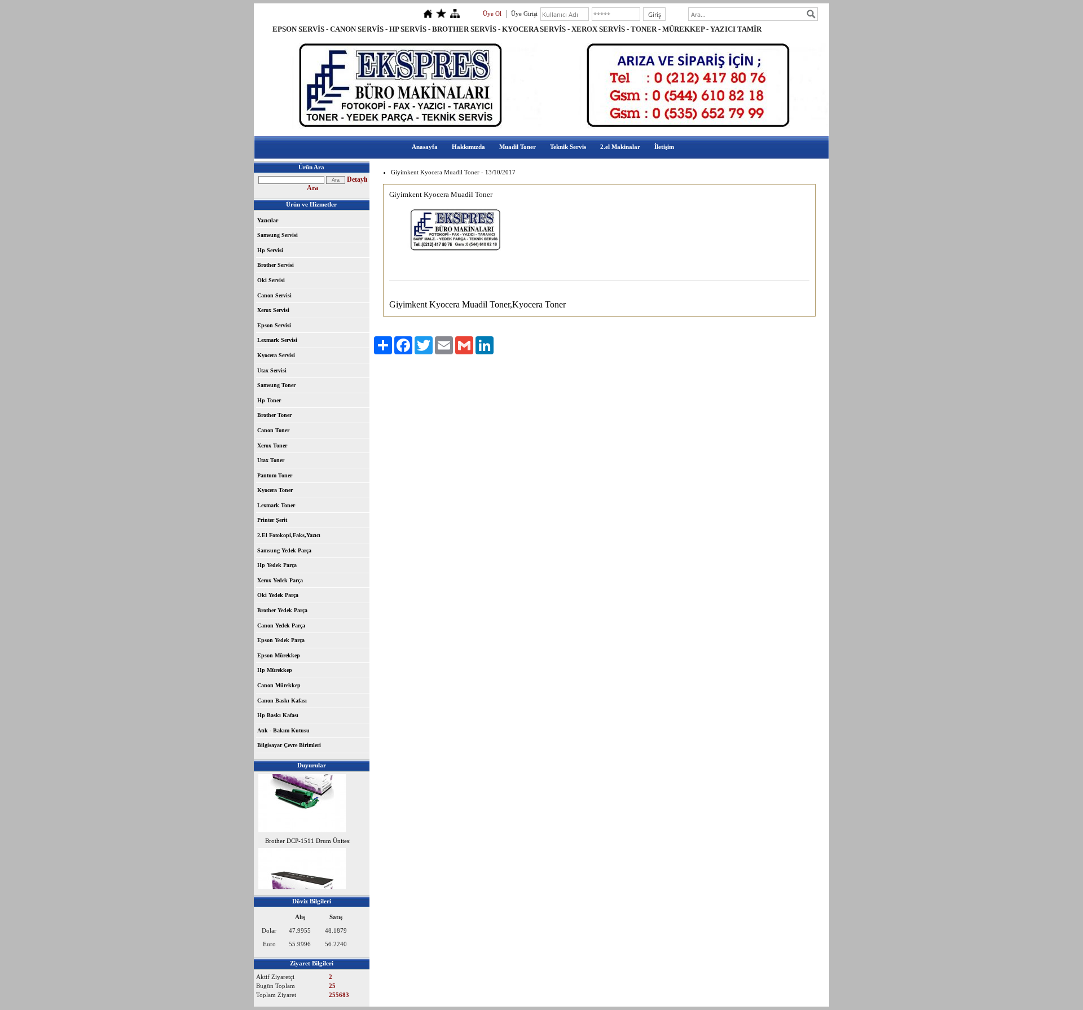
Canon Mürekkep (279, 685)
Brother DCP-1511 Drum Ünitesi (308, 836)
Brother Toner (274, 415)
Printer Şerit (272, 520)
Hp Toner (269, 400)
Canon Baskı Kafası (282, 700)
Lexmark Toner (276, 505)
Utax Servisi (272, 370)
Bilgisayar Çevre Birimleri (289, 745)
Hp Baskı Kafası (277, 715)
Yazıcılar (267, 220)
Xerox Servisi (273, 310)
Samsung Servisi (277, 235)
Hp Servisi (270, 250)
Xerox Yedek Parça (280, 580)
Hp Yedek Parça (277, 565)
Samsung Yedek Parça (284, 550)
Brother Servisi (275, 265)
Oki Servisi (271, 280)
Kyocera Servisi (276, 355)
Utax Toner (270, 460)
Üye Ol (492, 13)
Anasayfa (425, 146)
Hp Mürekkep (274, 670)
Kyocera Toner (275, 490)
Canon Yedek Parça (281, 625)
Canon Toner (273, 430)
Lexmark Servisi (277, 340)
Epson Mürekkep (278, 655)
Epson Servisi (274, 325)
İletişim (664, 146)
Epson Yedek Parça (281, 640)
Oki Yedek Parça (277, 595)
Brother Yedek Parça (282, 610)
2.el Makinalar (620, 146)
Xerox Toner (272, 445)
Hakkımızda (468, 146)
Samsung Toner (276, 385)
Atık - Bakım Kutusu (283, 730)
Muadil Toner (517, 146)
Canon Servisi (274, 295)
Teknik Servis (568, 146)
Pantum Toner (274, 475)
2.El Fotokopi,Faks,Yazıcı (288, 535)
